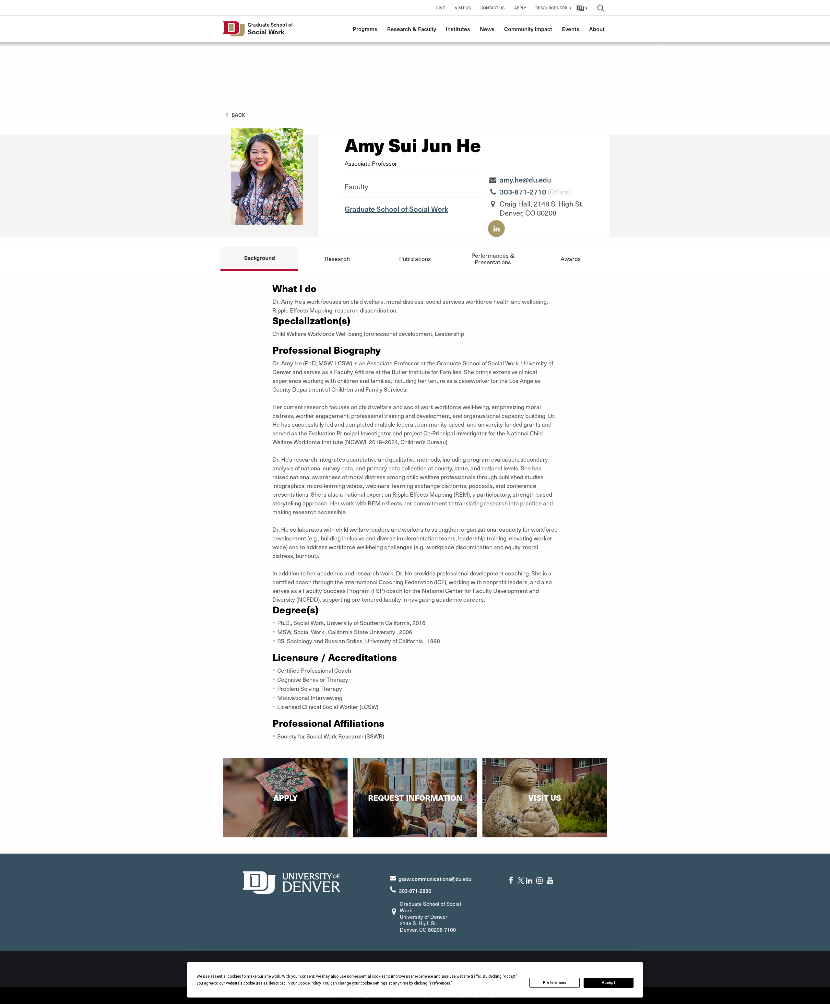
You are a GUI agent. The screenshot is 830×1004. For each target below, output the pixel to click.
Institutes (458, 29)
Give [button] (440, 7)
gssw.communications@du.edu (434, 878)
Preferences (554, 982)
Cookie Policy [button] (309, 983)
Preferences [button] (440, 983)
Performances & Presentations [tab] (492, 258)
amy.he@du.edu (525, 179)
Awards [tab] (571, 258)
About (597, 29)
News (487, 29)
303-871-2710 (523, 191)
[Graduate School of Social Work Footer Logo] (291, 882)
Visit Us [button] (463, 7)
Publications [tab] (415, 258)
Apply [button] (520, 7)
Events (570, 29)
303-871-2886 (415, 890)
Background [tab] (259, 258)
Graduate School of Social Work (396, 209)
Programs (365, 29)
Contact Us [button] (492, 7)
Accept (608, 982)
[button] (552, 8)
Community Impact (528, 29)
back (237, 114)
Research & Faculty (411, 29)
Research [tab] (337, 258)
